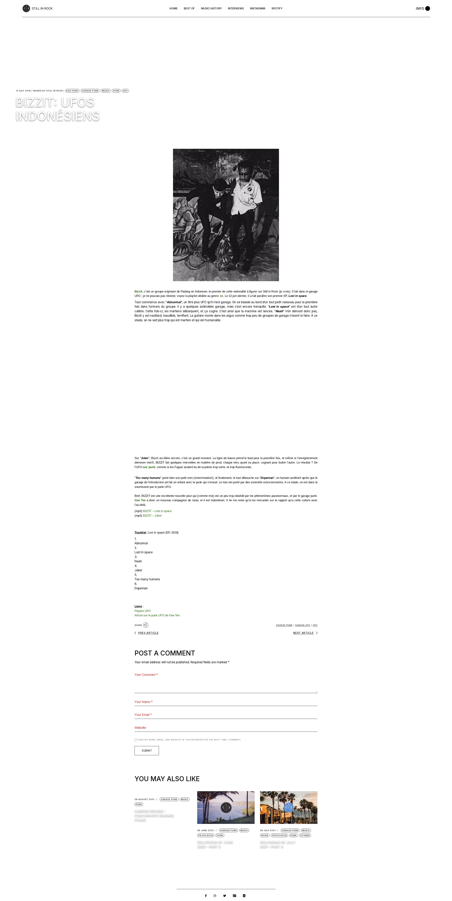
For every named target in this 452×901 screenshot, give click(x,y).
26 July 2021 (268, 830)
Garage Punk (90, 90)
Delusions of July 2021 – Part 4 (277, 844)
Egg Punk (72, 90)
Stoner (305, 835)
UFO (125, 90)
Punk (116, 90)
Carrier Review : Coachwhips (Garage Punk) (154, 815)
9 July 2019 (23, 91)
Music (106, 90)
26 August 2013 (144, 799)
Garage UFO (302, 625)
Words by (48, 91)
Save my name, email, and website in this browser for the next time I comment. (190, 739)
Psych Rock (205, 835)
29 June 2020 (205, 830)
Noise (265, 835)
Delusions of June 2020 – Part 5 (215, 844)
